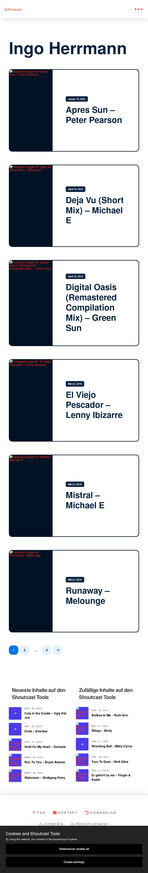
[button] (138, 9)
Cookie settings (74, 862)
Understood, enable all (74, 849)
